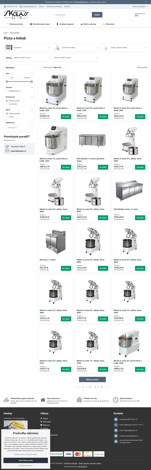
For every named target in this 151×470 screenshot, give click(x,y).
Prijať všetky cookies (26, 460)
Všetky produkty (14, 101)
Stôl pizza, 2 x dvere (48, 260)
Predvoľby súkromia (70, 463)
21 (102, 387)
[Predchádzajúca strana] (78, 386)
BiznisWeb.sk (82, 467)
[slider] (7, 81)
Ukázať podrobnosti (26, 465)
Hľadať (97, 15)
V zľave (11, 117)
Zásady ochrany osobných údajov (90, 463)
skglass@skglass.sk (81, 2)
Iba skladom (13, 104)
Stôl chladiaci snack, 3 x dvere (126, 209)
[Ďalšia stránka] (107, 386)
